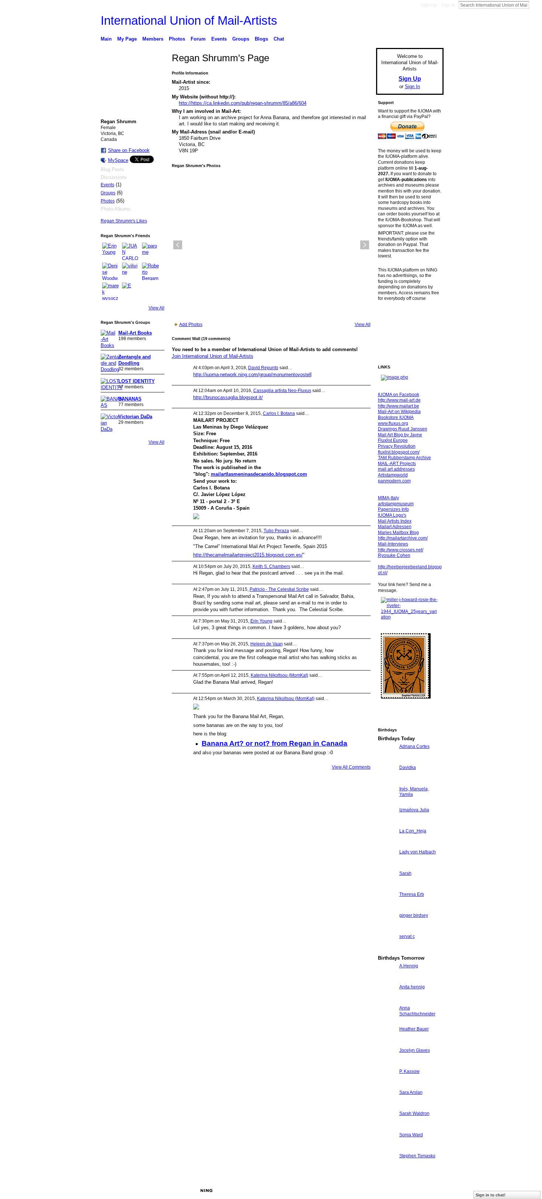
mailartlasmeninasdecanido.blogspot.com (259, 474)
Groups (108, 192)
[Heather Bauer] (387, 1042)
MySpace (118, 160)
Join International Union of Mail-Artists (212, 356)
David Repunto (263, 367)
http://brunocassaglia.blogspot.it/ (228, 397)
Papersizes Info (393, 509)
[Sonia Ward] (387, 1148)
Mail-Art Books (135, 333)
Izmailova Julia (414, 809)
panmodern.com (394, 481)
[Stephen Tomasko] (387, 1169)
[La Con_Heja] (387, 844)
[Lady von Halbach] (387, 865)
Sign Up (429, 5)
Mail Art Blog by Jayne (400, 434)
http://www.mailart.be (398, 406)
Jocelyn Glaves (414, 1050)
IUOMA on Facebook (398, 394)
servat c (407, 936)
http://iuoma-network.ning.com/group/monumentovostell (252, 374)
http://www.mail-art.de (399, 400)
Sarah (405, 873)
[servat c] (387, 950)
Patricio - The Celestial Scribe (279, 589)
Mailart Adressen (394, 526)
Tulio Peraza (276, 530)
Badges (360, 1190)
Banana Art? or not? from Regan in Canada (274, 743)
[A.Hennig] (387, 979)
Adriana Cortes (414, 746)
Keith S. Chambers (271, 566)
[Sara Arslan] (387, 1106)
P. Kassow (409, 1071)
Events (107, 184)
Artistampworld (393, 475)
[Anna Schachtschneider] (387, 1021)
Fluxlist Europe (393, 440)
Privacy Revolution (397, 446)
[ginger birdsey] (387, 929)
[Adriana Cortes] (387, 760)
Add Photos (190, 324)
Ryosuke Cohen (394, 555)
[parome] (151, 251)
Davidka (407, 767)
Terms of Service (427, 1190)
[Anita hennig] (387, 1000)
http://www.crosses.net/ (400, 549)
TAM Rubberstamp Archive (404, 457)
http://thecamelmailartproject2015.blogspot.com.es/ (248, 555)
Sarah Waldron (414, 1113)
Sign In (448, 5)
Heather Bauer (414, 1029)
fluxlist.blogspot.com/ (399, 452)
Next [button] (364, 244)
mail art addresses (396, 469)
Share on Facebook (129, 150)
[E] (131, 291)
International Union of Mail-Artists (189, 20)
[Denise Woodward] (111, 271)
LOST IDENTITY (136, 381)
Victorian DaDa (135, 416)
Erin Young (261, 621)
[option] (271, 245)
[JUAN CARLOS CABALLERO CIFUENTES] (131, 251)
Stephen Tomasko (417, 1155)
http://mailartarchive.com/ (403, 538)
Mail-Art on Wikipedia (399, 411)
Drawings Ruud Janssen (402, 429)
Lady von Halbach (417, 852)
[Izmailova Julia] (387, 823)
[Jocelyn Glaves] (387, 1064)
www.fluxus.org (393, 423)
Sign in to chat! (490, 1195)
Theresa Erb (411, 894)
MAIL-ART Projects (397, 463)
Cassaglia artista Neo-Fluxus (282, 390)
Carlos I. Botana (279, 413)
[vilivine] (131, 271)
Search (535, 4)
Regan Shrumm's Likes (124, 220)
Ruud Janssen (154, 1190)
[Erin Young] (111, 251)
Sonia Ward (411, 1134)
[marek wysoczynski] (111, 291)
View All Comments (351, 767)
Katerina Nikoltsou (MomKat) (279, 675)
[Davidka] (387, 781)
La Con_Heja (412, 831)
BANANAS (130, 399)
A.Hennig (408, 965)
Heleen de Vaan (266, 644)
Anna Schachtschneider (417, 1010)
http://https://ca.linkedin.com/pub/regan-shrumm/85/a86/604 (242, 103)
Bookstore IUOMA (396, 417)
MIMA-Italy (388, 497)
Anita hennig (412, 987)
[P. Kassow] (387, 1085)
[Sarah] (387, 887)
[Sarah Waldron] (387, 1127)
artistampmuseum (396, 503)
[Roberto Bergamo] (151, 271)
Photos (108, 201)
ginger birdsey (413, 915)
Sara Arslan (411, 1092)
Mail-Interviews (393, 544)
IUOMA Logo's (392, 515)
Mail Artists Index (394, 521)
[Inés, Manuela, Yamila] (387, 802)
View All (156, 308)
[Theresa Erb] (387, 908)
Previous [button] (177, 244)
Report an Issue (389, 1190)
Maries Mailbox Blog (398, 532)
